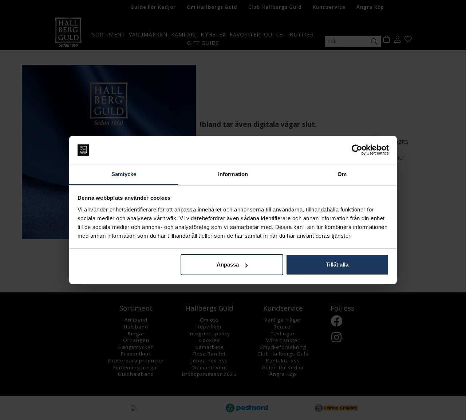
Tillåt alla (337, 264)
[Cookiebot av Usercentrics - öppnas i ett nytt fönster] (357, 150)
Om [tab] (342, 174)
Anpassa (228, 264)
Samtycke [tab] (124, 174)
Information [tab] (233, 174)
